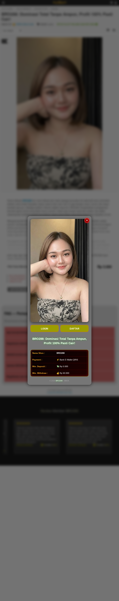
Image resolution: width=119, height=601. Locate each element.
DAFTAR (74, 328)
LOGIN (44, 328)
